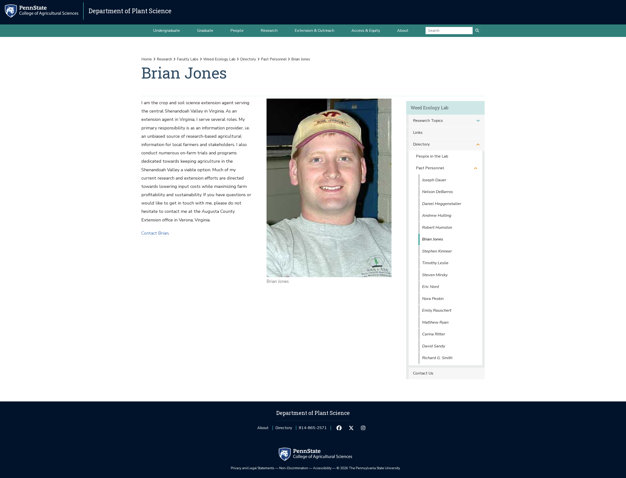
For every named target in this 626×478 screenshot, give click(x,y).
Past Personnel (274, 59)
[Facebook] (339, 428)
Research (164, 59)
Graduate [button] (205, 30)
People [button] (237, 30)
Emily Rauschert (436, 310)
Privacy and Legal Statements (252, 468)
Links (418, 132)
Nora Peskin (433, 298)
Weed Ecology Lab (219, 59)
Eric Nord (430, 286)
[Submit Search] (477, 30)
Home (146, 59)
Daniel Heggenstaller (441, 203)
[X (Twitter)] (351, 428)
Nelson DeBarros (437, 191)
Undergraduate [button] (166, 30)
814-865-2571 (313, 429)
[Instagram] (363, 428)
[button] (478, 120)
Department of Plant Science (130, 11)
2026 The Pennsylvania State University (368, 468)
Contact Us (423, 373)
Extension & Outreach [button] (314, 30)
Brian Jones (432, 239)
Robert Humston (437, 227)
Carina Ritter (433, 334)
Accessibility (322, 468)
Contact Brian (154, 233)
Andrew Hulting (436, 215)
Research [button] (269, 30)
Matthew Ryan (435, 322)
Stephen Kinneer (437, 251)
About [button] (402, 30)
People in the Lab (432, 156)
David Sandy (433, 346)
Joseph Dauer (434, 180)
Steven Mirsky (434, 275)
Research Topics (428, 120)
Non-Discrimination (293, 468)
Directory (248, 59)
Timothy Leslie (435, 263)
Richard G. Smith (437, 358)
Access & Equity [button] (365, 30)
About (262, 428)
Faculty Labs (187, 59)
